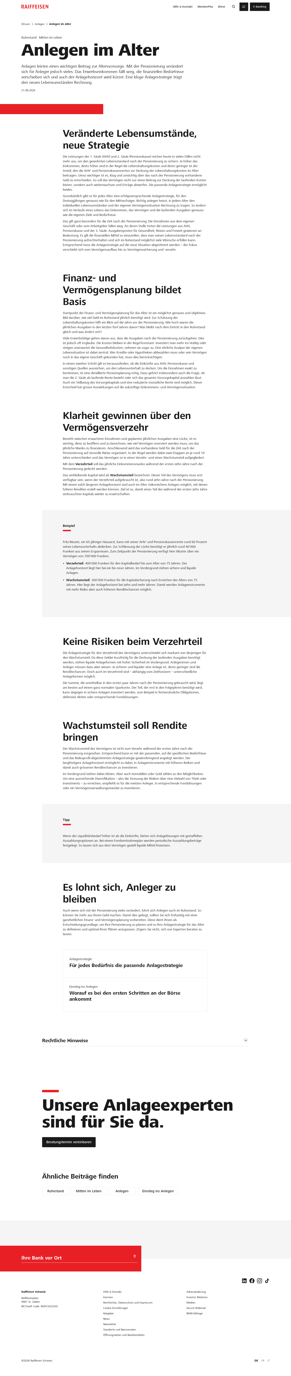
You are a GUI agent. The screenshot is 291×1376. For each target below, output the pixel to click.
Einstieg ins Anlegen (158, 1191)
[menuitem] (183, 7)
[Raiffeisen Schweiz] (35, 7)
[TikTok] (267, 1280)
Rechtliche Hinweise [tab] (65, 1040)
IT (269, 1360)
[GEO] (134, 1256)
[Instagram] (259, 1280)
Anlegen (122, 1191)
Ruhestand (55, 1191)
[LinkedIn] (244, 1280)
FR (262, 1360)
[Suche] (233, 7)
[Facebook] (251, 1280)
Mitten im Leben (89, 1191)
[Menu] (243, 7)
